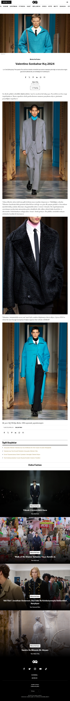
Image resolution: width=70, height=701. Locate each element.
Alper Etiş (35, 82)
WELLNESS (36, 6)
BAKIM (5, 6)
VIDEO (44, 6)
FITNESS (22, 6)
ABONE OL (6, 2)
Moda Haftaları (35, 59)
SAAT (29, 6)
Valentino (18, 427)
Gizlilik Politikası (35, 684)
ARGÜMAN (13, 6)
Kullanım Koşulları (35, 686)
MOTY (56, 6)
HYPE (50, 6)
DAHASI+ (63, 6)
